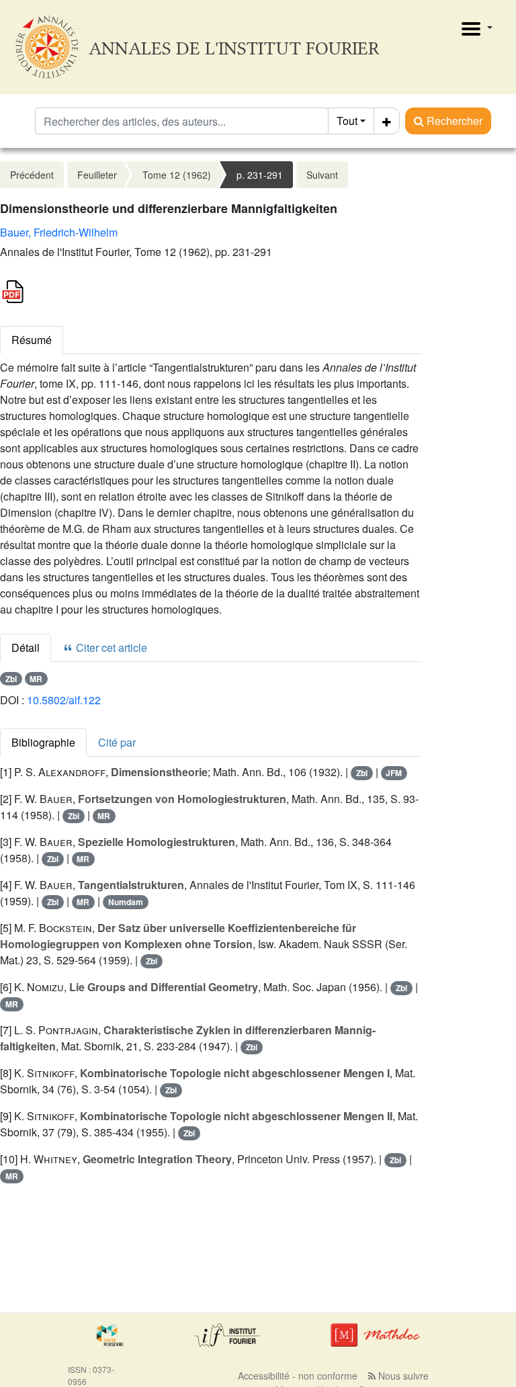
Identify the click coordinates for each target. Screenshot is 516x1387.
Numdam (125, 902)
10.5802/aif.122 (64, 700)
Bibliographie (43, 742)
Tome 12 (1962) (176, 174)
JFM (394, 773)
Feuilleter (97, 174)
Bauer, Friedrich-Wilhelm (59, 232)
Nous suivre (402, 1375)
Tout (347, 120)
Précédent (32, 174)
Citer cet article (110, 647)
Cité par (117, 742)
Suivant (322, 174)
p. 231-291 (259, 174)
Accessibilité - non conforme (297, 1375)
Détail (25, 647)
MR (36, 679)
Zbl (11, 679)
